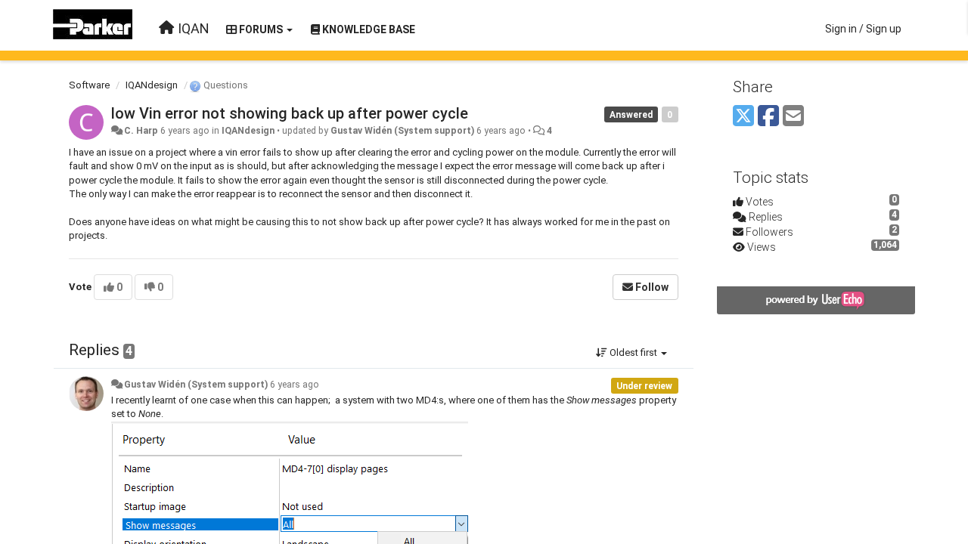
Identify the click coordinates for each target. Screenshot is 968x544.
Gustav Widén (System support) (402, 130)
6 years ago (294, 384)
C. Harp (141, 130)
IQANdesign (152, 85)
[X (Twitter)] (743, 117)
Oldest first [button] (633, 352)
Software (89, 85)
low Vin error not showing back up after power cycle (289, 113)
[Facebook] (768, 117)
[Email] (793, 117)
